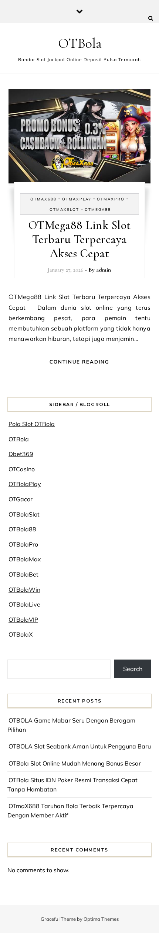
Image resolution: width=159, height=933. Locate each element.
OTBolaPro (23, 544)
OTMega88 (98, 209)
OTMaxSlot (64, 209)
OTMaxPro (111, 199)
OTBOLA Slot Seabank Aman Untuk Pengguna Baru (80, 746)
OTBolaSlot (24, 514)
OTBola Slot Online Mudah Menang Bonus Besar (75, 763)
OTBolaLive (24, 604)
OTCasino (22, 469)
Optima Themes (101, 919)
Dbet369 (21, 454)
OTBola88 (22, 529)
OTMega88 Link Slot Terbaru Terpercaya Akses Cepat (79, 239)
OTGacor (21, 499)
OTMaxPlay (76, 199)
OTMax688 (43, 199)
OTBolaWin (24, 589)
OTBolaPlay (25, 484)
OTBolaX (21, 634)
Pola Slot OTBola (32, 424)
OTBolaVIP (23, 619)
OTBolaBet (23, 574)
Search (132, 669)
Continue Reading (79, 362)
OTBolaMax (25, 559)
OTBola (80, 43)
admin (103, 269)
